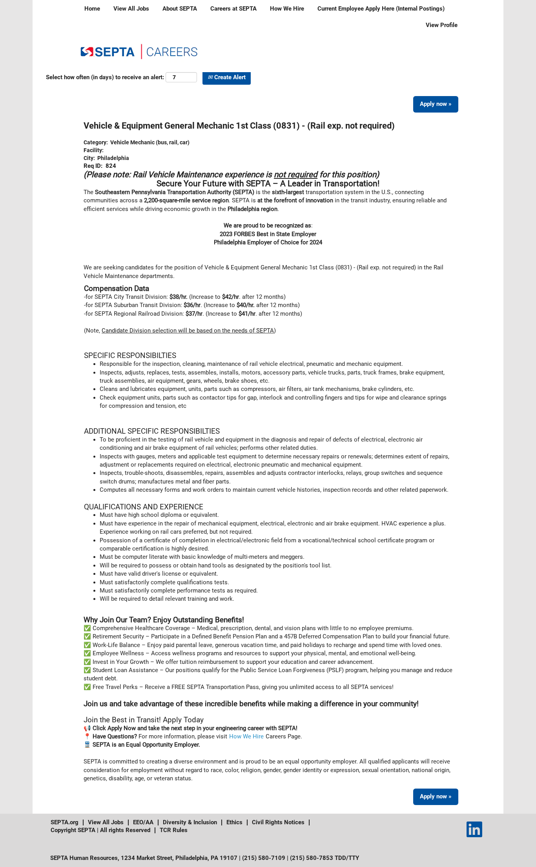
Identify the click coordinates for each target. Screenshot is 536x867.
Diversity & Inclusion (190, 822)
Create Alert (229, 77)
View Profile (442, 25)
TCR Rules (174, 830)
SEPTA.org (64, 822)
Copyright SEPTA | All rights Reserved (100, 830)
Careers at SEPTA (233, 8)
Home (92, 8)
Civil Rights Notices (278, 822)
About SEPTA (179, 8)
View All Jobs (131, 8)
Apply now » (436, 103)
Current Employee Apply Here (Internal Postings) (381, 8)
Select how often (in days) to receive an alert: (105, 77)
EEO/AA (143, 822)
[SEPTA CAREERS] (139, 51)
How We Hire (287, 8)
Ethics (234, 822)
